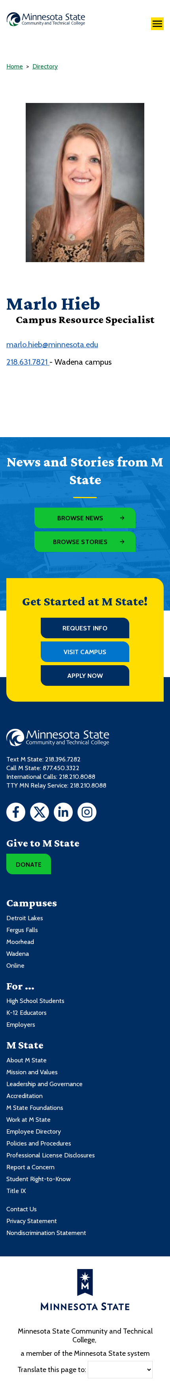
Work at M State (28, 1119)
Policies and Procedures (38, 1143)
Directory (45, 66)
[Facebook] (15, 813)
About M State (26, 1060)
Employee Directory (33, 1131)
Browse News (80, 518)
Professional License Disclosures (50, 1155)
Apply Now (85, 675)
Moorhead (20, 942)
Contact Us (21, 1209)
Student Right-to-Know (38, 1179)
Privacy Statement (31, 1221)
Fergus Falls (22, 930)
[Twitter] (39, 813)
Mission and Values (32, 1072)
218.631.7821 (27, 362)
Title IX (16, 1191)
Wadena (17, 953)
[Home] (45, 19)
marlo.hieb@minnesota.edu (52, 344)
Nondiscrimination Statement (46, 1233)
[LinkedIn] (63, 813)
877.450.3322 (61, 768)
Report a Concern (30, 1167)
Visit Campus (85, 652)
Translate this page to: (51, 1369)
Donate (29, 864)
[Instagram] (86, 813)
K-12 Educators (26, 1012)
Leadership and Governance (44, 1084)
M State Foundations (34, 1107)
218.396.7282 (63, 759)
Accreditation (24, 1096)
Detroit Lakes (24, 918)
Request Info (85, 628)
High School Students (35, 1001)
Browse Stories (80, 542)
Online (15, 965)
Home (14, 66)
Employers (20, 1024)
